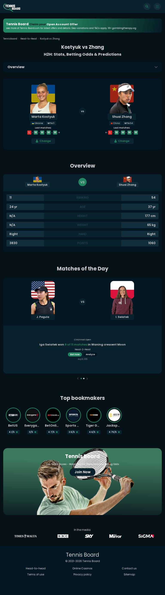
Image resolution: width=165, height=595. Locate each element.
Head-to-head (36, 568)
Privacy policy (82, 574)
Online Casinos (82, 568)
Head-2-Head (82, 349)
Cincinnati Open (82, 339)
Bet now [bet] (74, 354)
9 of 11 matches (76, 344)
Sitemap (129, 574)
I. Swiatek (122, 317)
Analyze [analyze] (90, 354)
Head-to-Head (28, 38)
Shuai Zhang (122, 117)
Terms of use (35, 574)
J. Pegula (43, 317)
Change (45, 141)
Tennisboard (10, 38)
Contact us (129, 568)
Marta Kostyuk (43, 117)
